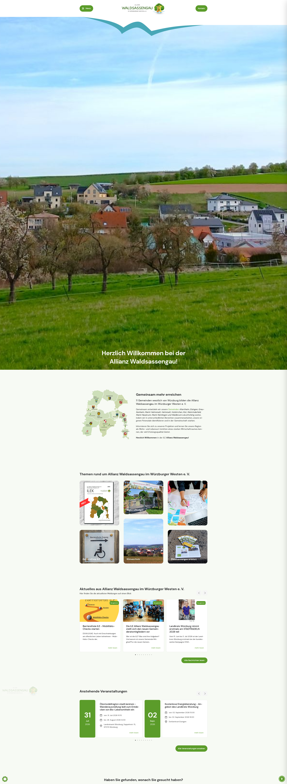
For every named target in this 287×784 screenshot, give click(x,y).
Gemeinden (173, 409)
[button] (201, 8)
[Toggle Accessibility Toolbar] (282, 779)
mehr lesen (112, 648)
